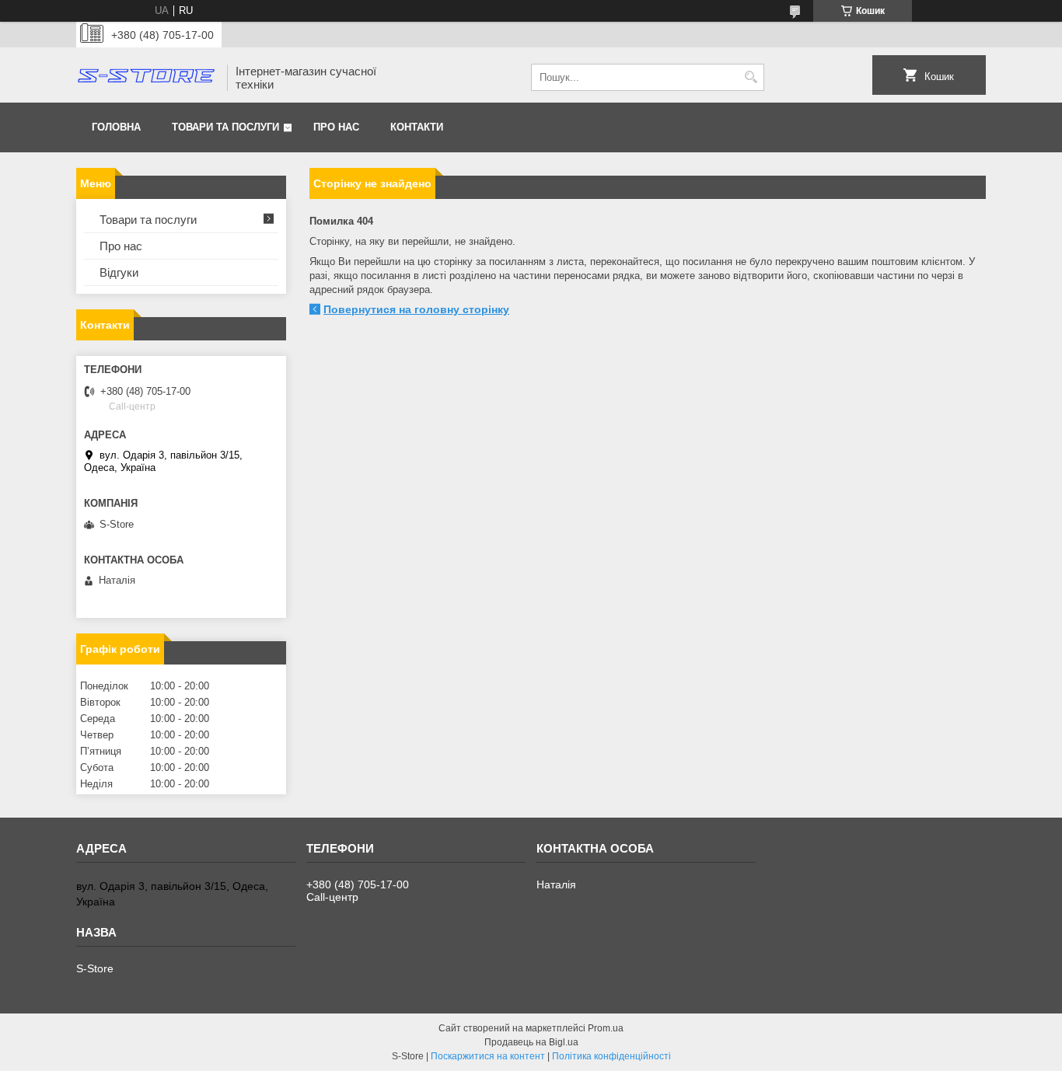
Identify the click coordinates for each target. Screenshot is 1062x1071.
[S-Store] (146, 77)
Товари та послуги (225, 127)
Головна (116, 127)
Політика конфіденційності (611, 1056)
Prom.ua (606, 1028)
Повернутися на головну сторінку (416, 309)
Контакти (416, 127)
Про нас (336, 127)
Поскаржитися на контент (488, 1056)
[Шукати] (750, 77)
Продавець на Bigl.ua (531, 1042)
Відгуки (119, 272)
